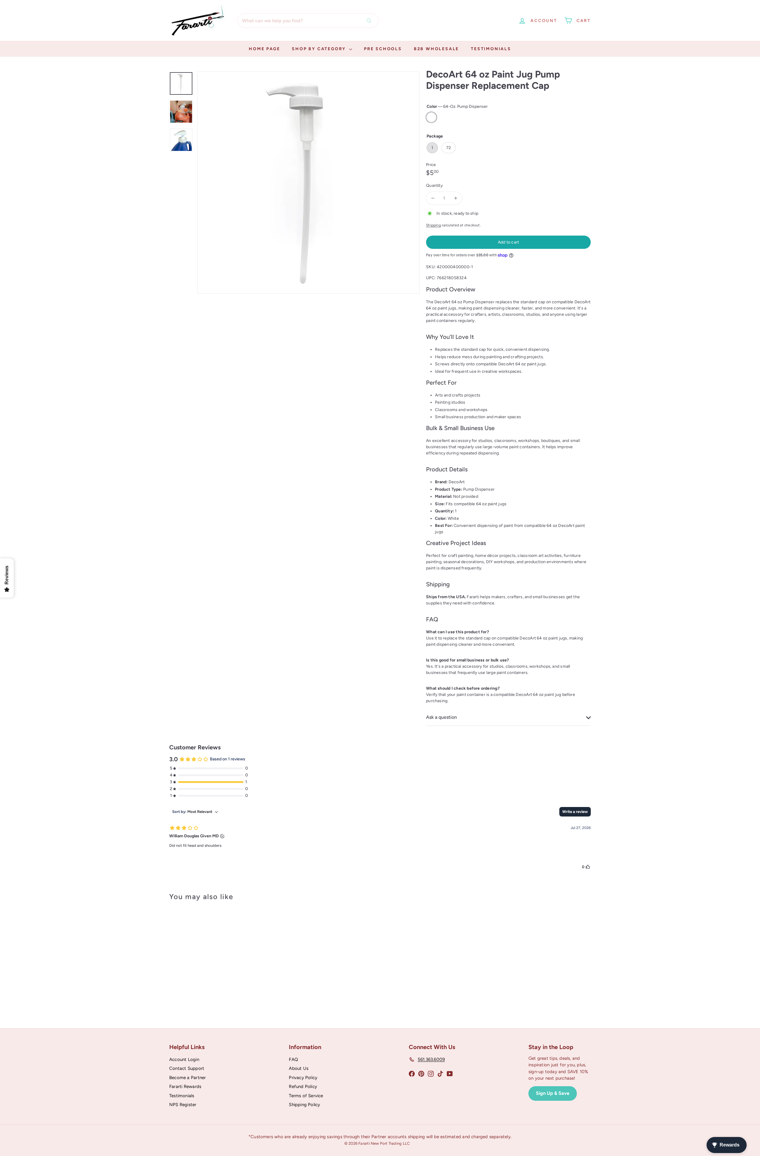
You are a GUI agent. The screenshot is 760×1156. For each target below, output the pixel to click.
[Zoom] (308, 182)
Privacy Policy (303, 1077)
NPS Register (183, 1104)
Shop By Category (320, 48)
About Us (298, 1068)
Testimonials (491, 48)
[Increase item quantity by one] (455, 198)
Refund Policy (303, 1086)
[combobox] (308, 20)
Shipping (433, 225)
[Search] (370, 20)
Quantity (434, 185)
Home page (264, 48)
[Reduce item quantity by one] (432, 198)
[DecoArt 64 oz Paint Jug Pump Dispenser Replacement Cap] (202, 957)
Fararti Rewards (185, 1086)
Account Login (184, 1059)
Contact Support (186, 1068)
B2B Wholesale (436, 48)
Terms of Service (306, 1095)
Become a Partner (187, 1077)
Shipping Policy (304, 1104)
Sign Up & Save (552, 1093)
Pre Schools (383, 48)
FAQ (293, 1059)
